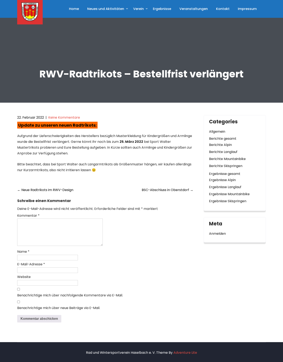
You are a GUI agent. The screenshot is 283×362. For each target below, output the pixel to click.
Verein (138, 8)
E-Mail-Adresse (31, 264)
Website (24, 276)
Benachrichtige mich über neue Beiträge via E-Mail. (58, 307)
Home (74, 8)
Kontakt (223, 8)
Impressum (247, 8)
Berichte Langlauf (223, 151)
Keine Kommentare (64, 117)
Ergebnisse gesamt (224, 173)
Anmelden (217, 233)
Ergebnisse (162, 8)
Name (23, 251)
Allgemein (217, 131)
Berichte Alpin (220, 144)
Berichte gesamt (222, 138)
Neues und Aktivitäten (105, 8)
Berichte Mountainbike (227, 158)
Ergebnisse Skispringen (227, 201)
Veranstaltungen (193, 8)
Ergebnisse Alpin (222, 180)
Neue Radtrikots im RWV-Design (45, 190)
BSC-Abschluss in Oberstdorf (167, 190)
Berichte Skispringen (225, 166)
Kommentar (28, 215)
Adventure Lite (185, 352)
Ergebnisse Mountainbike (229, 194)
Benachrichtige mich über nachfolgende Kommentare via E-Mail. (70, 295)
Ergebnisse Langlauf (225, 187)
